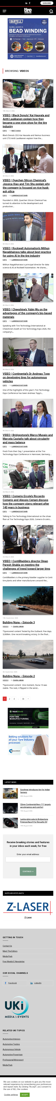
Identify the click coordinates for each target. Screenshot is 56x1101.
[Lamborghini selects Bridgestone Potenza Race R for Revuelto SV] (10, 823)
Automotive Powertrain (13, 1054)
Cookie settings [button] (11, 1095)
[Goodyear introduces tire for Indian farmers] (10, 793)
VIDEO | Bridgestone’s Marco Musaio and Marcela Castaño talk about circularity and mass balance (28, 438)
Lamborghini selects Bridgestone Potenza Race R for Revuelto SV (34, 821)
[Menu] (4, 11)
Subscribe (47, 3)
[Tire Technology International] (28, 11)
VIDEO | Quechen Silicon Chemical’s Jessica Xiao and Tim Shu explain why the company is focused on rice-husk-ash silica (26, 186)
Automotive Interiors (11, 1039)
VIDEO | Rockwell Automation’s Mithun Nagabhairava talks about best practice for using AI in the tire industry (27, 252)
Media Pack (7, 956)
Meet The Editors (10, 951)
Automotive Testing (11, 1044)
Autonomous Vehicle (12, 1049)
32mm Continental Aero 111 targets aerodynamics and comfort (35, 806)
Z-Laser (28, 917)
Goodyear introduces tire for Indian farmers (35, 791)
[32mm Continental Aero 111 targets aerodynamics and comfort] (10, 808)
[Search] (51, 11)
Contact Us (7, 946)
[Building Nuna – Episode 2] (28, 654)
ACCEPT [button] (25, 1094)
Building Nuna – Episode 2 (19, 676)
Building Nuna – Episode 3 (19, 622)
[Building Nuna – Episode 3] (28, 600)
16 (23, 698)
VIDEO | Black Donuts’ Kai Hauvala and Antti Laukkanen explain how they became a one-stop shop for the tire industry (26, 121)
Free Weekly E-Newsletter (14, 961)
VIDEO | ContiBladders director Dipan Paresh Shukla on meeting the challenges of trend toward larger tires (26, 565)
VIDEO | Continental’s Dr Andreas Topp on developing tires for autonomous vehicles (26, 377)
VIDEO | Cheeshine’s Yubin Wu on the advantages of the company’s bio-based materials (27, 313)
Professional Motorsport (13, 1060)
